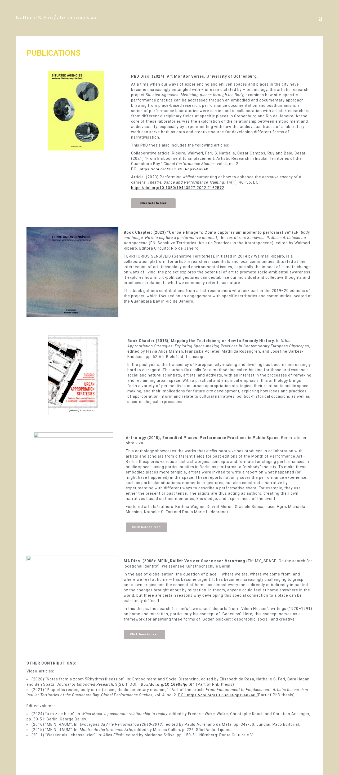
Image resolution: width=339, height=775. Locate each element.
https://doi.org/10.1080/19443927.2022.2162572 (177, 187)
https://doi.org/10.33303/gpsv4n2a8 (174, 169)
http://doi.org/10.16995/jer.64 (167, 684)
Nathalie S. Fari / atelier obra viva (56, 18)
